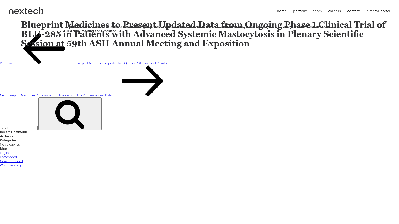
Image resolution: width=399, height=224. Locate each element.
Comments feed (11, 161)
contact (353, 11)
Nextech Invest (26, 10)
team (317, 11)
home (282, 11)
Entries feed (8, 157)
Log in (4, 153)
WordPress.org (10, 165)
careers (334, 11)
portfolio (300, 11)
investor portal (378, 11)
